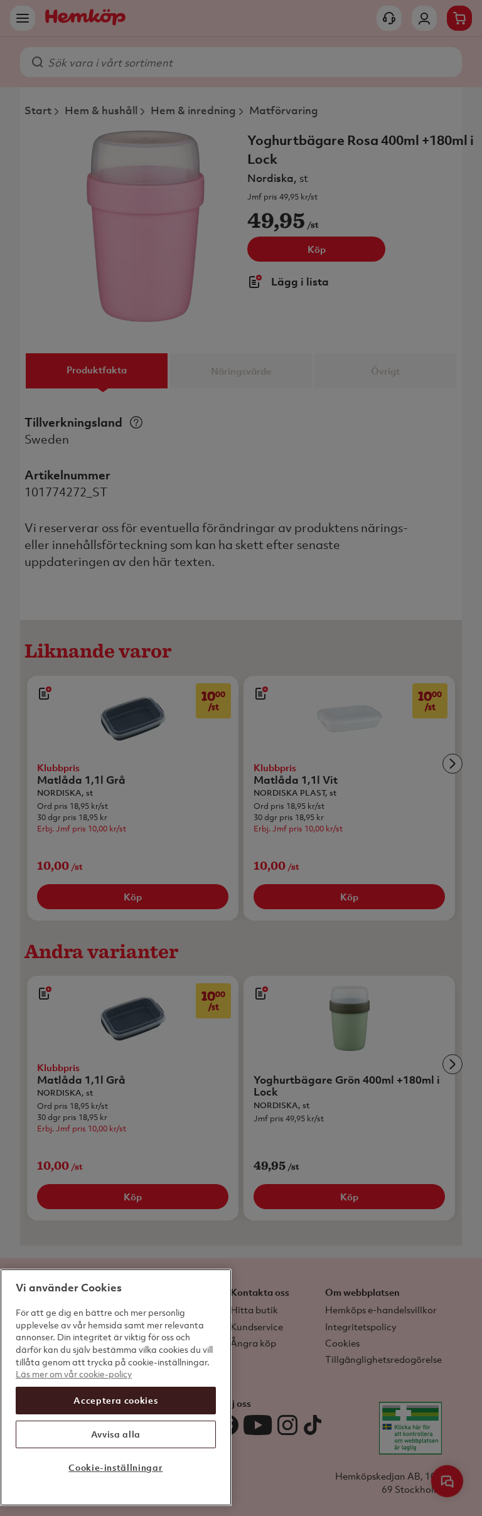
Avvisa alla (116, 1434)
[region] (116, 1387)
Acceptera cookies (115, 1400)
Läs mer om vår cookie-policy (74, 1374)
